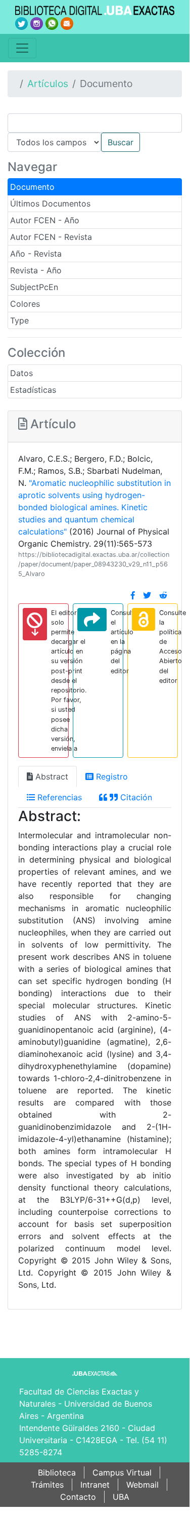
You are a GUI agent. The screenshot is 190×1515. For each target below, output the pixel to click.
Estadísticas (33, 390)
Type (19, 320)
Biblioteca (57, 1472)
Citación (135, 797)
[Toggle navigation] (22, 48)
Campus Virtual (122, 1472)
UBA (121, 1497)
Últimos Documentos (50, 203)
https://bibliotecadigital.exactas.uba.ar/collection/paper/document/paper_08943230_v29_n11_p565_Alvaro (93, 564)
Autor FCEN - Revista (51, 237)
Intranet (95, 1485)
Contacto (78, 1497)
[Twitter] (147, 595)
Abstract (50, 776)
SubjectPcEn (34, 287)
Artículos (47, 83)
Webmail (142, 1485)
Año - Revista (36, 254)
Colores (25, 304)
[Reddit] (163, 595)
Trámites (47, 1485)
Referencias (58, 797)
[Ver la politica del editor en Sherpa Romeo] (143, 619)
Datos (21, 373)
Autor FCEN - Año (44, 220)
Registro (110, 776)
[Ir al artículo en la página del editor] (92, 619)
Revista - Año (36, 270)
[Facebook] (133, 595)
